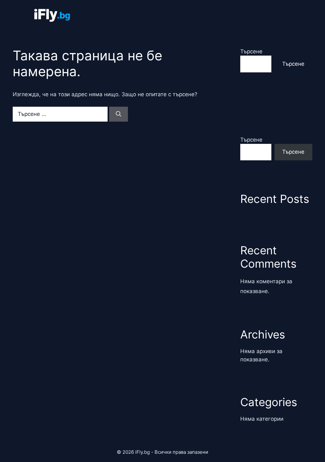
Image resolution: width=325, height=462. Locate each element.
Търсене (251, 51)
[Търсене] (118, 114)
